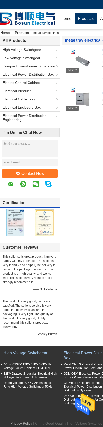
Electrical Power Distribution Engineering (25, 118)
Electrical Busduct (17, 91)
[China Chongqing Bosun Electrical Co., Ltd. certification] (15, 222)
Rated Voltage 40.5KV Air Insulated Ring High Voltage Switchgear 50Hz (28, 384)
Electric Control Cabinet (21, 83)
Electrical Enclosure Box (22, 107)
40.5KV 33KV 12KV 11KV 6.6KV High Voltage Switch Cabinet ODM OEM (29, 366)
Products (86, 18)
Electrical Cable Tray (19, 99)
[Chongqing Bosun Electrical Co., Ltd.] (29, 19)
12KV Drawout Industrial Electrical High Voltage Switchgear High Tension (30, 375)
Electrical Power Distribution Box (28, 74)
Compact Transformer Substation (29, 66)
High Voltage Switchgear (22, 50)
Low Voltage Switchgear (21, 58)
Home (66, 18)
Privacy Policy (21, 423)
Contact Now (33, 173)
